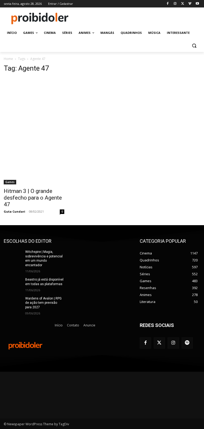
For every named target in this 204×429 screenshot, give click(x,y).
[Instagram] (175, 4)
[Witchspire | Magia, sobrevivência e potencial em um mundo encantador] (13, 256)
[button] (194, 45)
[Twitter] (159, 343)
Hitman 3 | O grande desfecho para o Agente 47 (33, 198)
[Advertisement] (138, 18)
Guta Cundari (14, 211)
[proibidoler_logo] (40, 18)
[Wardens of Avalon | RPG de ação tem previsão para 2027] (13, 302)
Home (8, 58)
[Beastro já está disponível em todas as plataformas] (13, 283)
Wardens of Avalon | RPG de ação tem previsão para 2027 (43, 303)
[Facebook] (168, 4)
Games (10, 182)
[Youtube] (197, 4)
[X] (183, 4)
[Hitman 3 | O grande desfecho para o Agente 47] (34, 131)
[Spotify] (187, 343)
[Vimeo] (190, 4)
